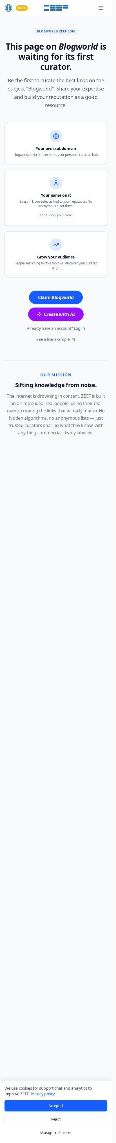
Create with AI (59, 314)
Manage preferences (56, 1132)
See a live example (53, 339)
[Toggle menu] (100, 7)
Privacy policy (43, 1093)
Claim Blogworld (56, 297)
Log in (79, 328)
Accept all (56, 1105)
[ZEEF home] (8, 8)
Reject (55, 1119)
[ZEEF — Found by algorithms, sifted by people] (56, 8)
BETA (22, 8)
